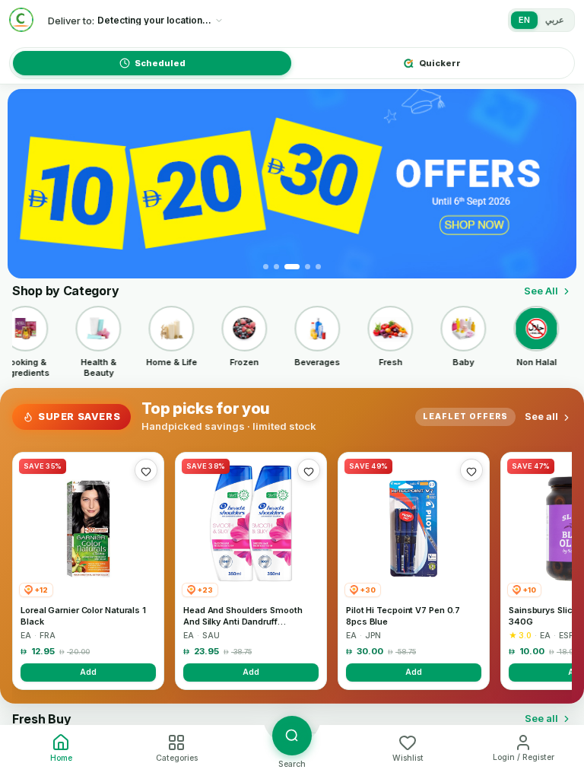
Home (61, 758)
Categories (177, 758)
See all (541, 416)
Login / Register (523, 757)
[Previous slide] (28, 184)
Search (292, 764)
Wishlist (408, 758)
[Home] (21, 20)
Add (88, 671)
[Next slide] (556, 184)
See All (541, 291)
